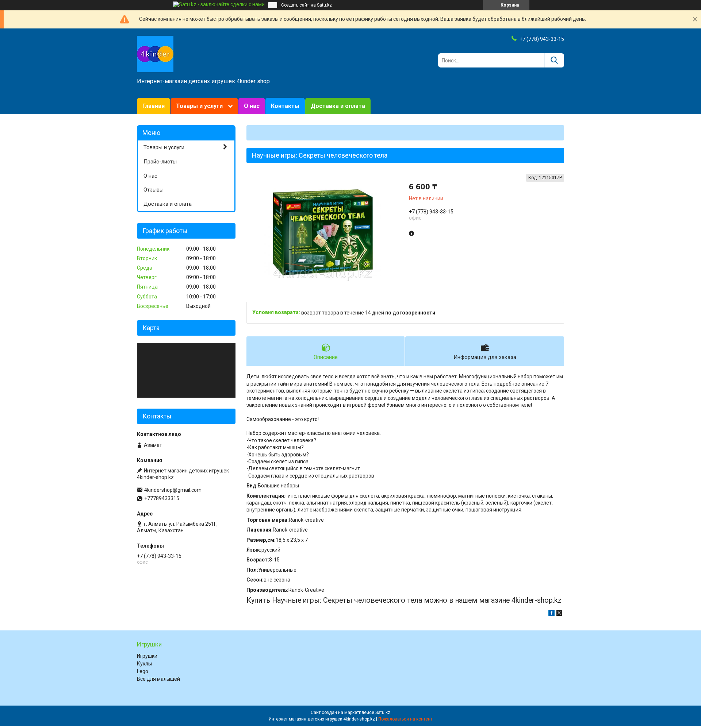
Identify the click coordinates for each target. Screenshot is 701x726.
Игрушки (147, 656)
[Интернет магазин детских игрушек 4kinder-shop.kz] (155, 54)
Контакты (285, 106)
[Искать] (554, 60)
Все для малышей (158, 679)
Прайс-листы (160, 161)
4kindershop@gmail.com (173, 490)
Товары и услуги (199, 106)
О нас (252, 106)
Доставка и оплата (338, 106)
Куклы (144, 664)
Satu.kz (382, 712)
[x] (559, 614)
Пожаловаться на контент (405, 719)
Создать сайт (295, 5)
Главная (153, 106)
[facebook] (551, 614)
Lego (142, 671)
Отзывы (153, 189)
